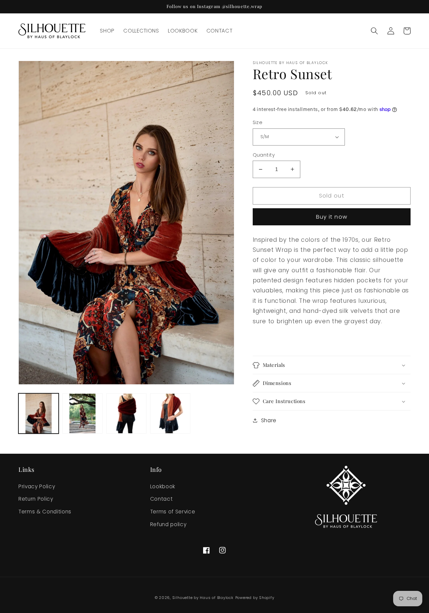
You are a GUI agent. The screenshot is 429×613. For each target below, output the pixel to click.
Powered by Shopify (254, 597)
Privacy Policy (36, 486)
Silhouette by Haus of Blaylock (203, 597)
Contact (161, 498)
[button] (374, 31)
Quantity (264, 155)
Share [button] (269, 420)
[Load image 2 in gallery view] (82, 413)
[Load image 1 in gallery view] (38, 413)
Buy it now (331, 217)
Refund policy (168, 524)
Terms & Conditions (44, 511)
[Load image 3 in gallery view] (126, 413)
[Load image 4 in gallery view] (170, 413)
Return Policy (35, 498)
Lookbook (162, 486)
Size (258, 122)
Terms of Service (172, 511)
